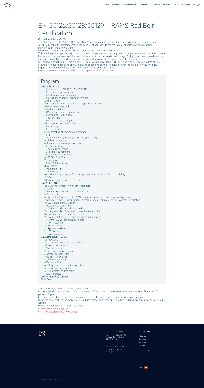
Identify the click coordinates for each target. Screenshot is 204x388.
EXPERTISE (115, 5)
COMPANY (166, 5)
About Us (142, 336)
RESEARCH (157, 5)
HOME (107, 5)
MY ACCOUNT (185, 5)
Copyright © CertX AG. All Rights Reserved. (51, 380)
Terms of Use (144, 350)
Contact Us (143, 342)
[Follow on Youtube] (146, 367)
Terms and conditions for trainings (59, 311)
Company (143, 339)
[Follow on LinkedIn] (141, 367)
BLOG (176, 5)
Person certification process (55, 308)
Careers (142, 345)
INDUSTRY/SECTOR (130, 5)
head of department (103, 70)
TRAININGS (144, 5)
